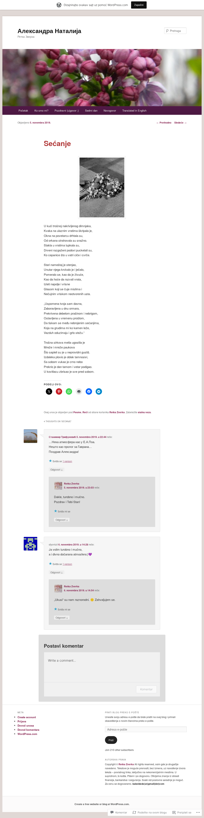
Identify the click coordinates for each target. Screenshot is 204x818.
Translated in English (134, 110)
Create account (27, 717)
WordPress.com (27, 734)
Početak (23, 110)
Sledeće (180, 122)
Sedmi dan (91, 110)
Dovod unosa (26, 725)
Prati (111, 740)
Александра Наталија (49, 30)
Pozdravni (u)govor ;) (67, 110)
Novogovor (110, 110)
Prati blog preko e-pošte (122, 712)
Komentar (146, 689)
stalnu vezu (144, 412)
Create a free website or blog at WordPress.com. (102, 804)
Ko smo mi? (41, 110)
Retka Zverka (117, 412)
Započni (138, 4)
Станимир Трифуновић (62, 437)
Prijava (22, 721)
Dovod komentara (28, 730)
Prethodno (164, 122)
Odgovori (56, 469)
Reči (85, 412)
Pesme (77, 412)
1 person (67, 461)
